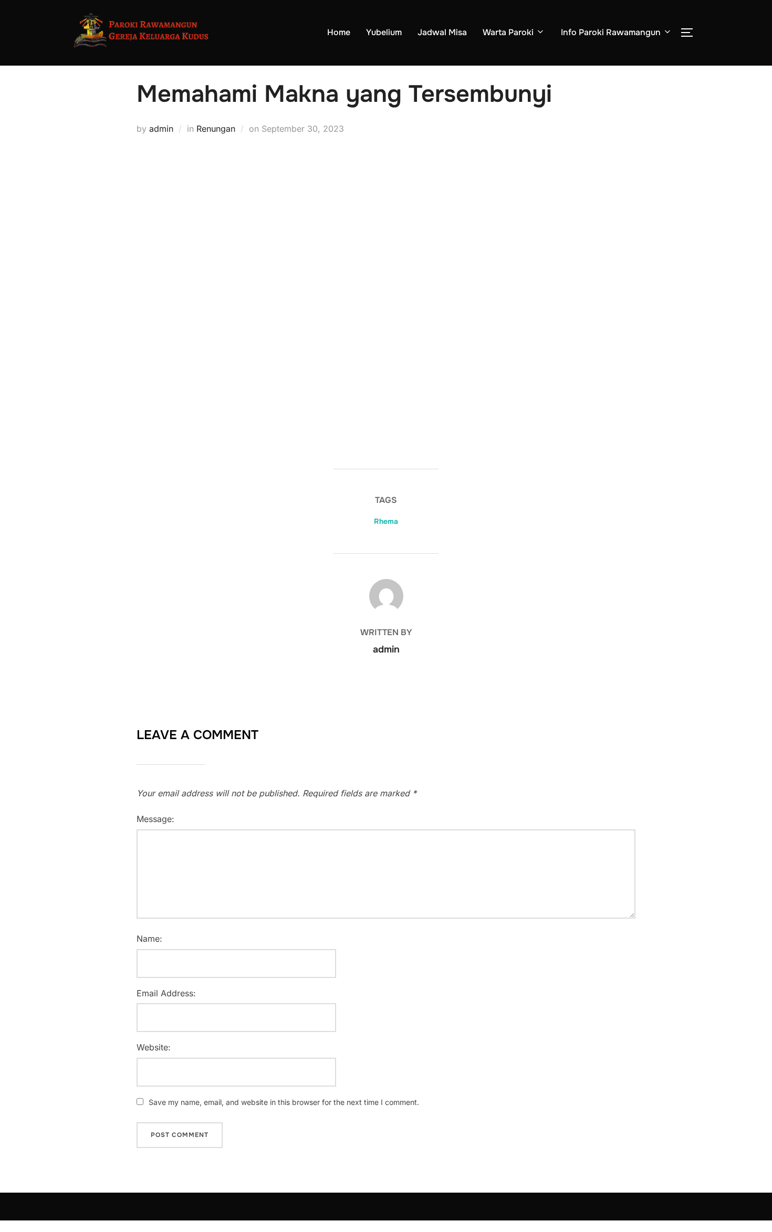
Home (338, 32)
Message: (155, 819)
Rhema (386, 521)
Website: (154, 1047)
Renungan (215, 128)
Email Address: (166, 993)
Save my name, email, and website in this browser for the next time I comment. (284, 1102)
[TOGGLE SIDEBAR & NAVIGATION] (690, 32)
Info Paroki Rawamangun (611, 32)
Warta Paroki (508, 32)
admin (161, 128)
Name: (149, 938)
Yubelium (384, 32)
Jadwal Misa (442, 32)
